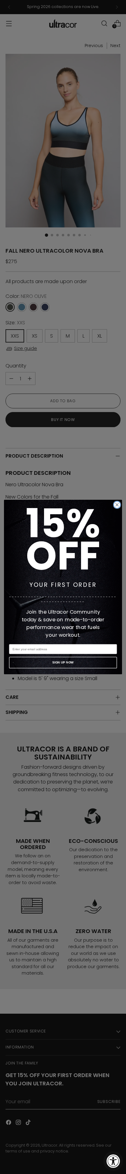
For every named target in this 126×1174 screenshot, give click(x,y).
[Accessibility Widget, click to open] (113, 1161)
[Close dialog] (116, 504)
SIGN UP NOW (63, 662)
